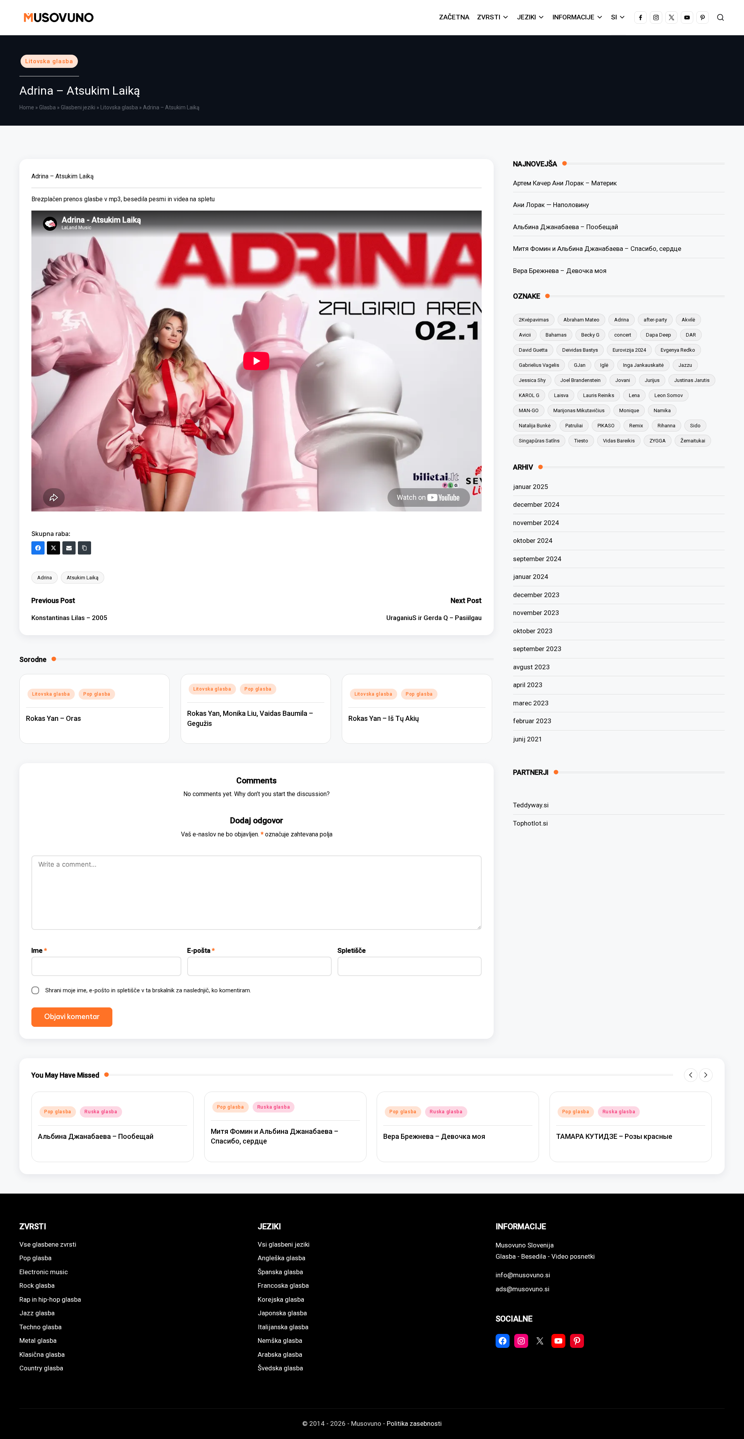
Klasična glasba (42, 1354)
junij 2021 (527, 739)
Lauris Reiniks (598, 395)
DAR (691, 335)
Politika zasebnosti (414, 1423)
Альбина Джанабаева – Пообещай (565, 227)
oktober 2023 (533, 631)
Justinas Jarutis (692, 380)
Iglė (604, 365)
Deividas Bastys (580, 350)
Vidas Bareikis (619, 441)
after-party (655, 320)
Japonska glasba (282, 1313)
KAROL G (529, 395)
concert (622, 335)
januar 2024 (530, 576)
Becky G (590, 335)
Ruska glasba (100, 1111)
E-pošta (201, 950)
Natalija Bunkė (535, 425)
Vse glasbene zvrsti (47, 1244)
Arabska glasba (280, 1354)
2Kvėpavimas (534, 320)
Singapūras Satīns (539, 441)
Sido (695, 425)
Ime (39, 950)
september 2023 (537, 649)
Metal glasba (38, 1340)
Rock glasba (37, 1285)
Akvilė (688, 320)
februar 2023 (532, 721)
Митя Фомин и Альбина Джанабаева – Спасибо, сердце (597, 248)
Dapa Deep (658, 335)
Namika (662, 410)
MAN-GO (529, 410)
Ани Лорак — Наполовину (551, 205)
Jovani (622, 380)
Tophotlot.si (530, 823)
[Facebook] (38, 548)
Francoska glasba (283, 1285)
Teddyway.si (531, 805)
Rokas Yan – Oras (53, 718)
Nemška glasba (280, 1340)
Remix (636, 425)
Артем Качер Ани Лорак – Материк (565, 183)
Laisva (561, 395)
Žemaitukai (692, 441)
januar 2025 (530, 487)
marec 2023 (531, 703)
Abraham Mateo (581, 320)
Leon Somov (668, 395)
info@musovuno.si (523, 1275)
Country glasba (41, 1368)
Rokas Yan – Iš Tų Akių (383, 718)
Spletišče (352, 950)
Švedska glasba (280, 1368)
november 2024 (536, 523)
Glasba (47, 107)
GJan (580, 365)
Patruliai (574, 425)
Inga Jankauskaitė (643, 365)
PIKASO (606, 425)
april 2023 (527, 685)
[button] (691, 1075)
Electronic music (43, 1272)
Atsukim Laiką (82, 577)
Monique (629, 410)
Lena (634, 395)
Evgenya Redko (678, 350)
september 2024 (537, 559)
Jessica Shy (532, 380)
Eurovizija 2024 (629, 350)
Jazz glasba (37, 1313)
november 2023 (536, 613)
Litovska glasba (49, 61)
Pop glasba (96, 694)
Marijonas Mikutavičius (578, 410)
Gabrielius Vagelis (539, 365)
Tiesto (581, 441)
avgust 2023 (531, 667)
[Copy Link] (84, 548)
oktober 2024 (533, 540)
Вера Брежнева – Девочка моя (559, 271)
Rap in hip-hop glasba (50, 1299)
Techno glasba (40, 1327)
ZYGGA (657, 441)
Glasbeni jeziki (78, 107)
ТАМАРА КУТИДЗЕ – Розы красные (614, 1136)
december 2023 (536, 595)
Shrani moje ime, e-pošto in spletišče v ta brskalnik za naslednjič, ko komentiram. (148, 990)
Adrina (44, 577)
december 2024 (536, 504)
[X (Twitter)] (53, 548)
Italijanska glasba (283, 1327)
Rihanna (666, 425)
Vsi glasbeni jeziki (284, 1244)
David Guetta (533, 350)
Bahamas (556, 335)
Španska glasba (280, 1272)
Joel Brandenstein (580, 380)
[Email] (69, 548)
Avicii (525, 335)
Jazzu (685, 365)
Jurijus (652, 380)
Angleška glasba (281, 1258)
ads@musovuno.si (522, 1289)
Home (26, 107)
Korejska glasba (281, 1299)
